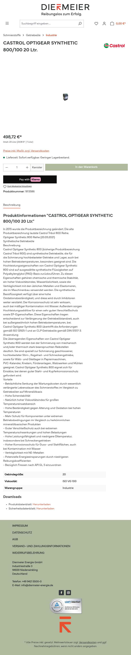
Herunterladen (42, 504)
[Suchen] (80, 23)
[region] (65, 97)
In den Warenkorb (86, 167)
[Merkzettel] (96, 23)
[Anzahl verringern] (6, 167)
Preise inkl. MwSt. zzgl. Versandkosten (26, 151)
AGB (15, 539)
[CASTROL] (114, 48)
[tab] (11, 205)
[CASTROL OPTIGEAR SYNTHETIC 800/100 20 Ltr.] (65, 97)
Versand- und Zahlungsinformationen (41, 546)
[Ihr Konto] (104, 23)
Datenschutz (22, 533)
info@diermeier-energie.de (37, 585)
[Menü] (7, 23)
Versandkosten (87, 642)
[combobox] (48, 23)
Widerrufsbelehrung (28, 553)
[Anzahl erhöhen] (27, 167)
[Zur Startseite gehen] (65, 10)
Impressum (20, 526)
